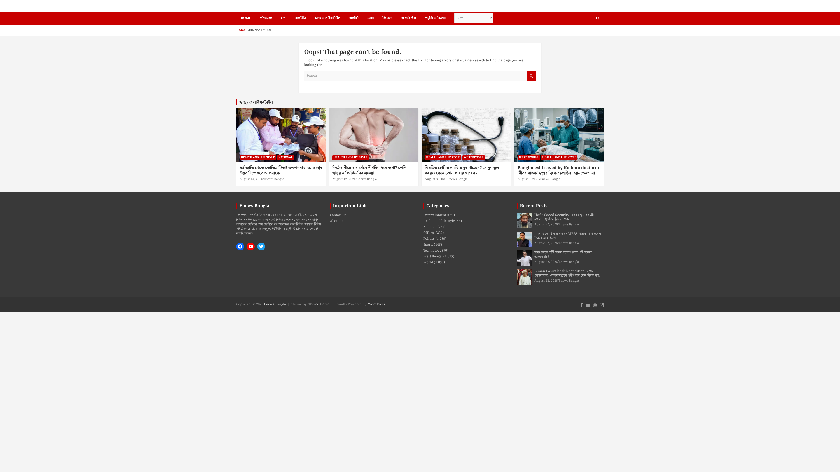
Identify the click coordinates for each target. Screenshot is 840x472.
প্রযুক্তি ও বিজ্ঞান (435, 18)
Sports (428, 244)
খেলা (370, 18)
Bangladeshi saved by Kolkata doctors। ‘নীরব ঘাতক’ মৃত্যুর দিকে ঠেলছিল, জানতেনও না (558, 171)
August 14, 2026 (251, 179)
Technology (432, 250)
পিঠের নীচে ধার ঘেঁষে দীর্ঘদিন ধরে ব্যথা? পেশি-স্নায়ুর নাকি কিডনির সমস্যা (370, 171)
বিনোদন (387, 18)
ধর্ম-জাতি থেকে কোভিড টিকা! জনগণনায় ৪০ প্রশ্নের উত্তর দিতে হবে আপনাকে (281, 171)
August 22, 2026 (546, 224)
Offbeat (429, 233)
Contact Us (338, 215)
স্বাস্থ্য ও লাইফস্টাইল (327, 18)
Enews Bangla (274, 179)
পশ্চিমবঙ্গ (266, 18)
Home (246, 18)
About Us (337, 221)
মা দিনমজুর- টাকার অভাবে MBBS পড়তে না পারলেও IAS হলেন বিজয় (567, 236)
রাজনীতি (300, 18)
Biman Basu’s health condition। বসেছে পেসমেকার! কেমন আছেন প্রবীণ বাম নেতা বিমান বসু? (567, 273)
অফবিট (354, 18)
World (428, 262)
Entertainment (434, 215)
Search (531, 76)
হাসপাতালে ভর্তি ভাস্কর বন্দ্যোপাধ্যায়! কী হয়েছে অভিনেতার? (563, 254)
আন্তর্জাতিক (408, 18)
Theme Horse (318, 304)
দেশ (283, 18)
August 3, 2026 (435, 179)
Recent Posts (534, 205)
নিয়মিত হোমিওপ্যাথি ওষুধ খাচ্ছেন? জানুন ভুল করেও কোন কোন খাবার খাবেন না (462, 171)
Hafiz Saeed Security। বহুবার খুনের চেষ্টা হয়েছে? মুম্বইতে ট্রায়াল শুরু (564, 217)
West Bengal (473, 157)
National (285, 157)
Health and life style (258, 157)
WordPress (376, 304)
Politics (429, 238)
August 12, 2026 (344, 179)
